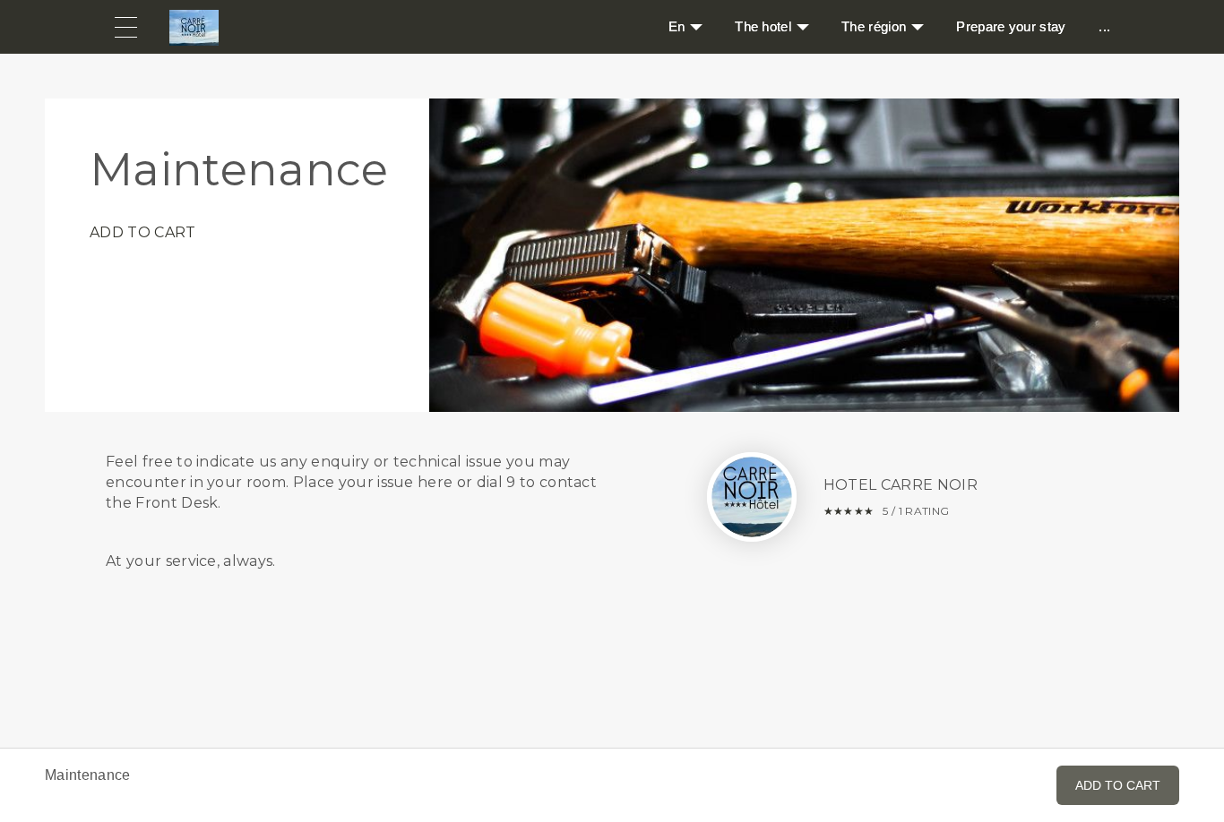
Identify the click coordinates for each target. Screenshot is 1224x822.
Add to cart (143, 232)
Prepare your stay (1010, 26)
